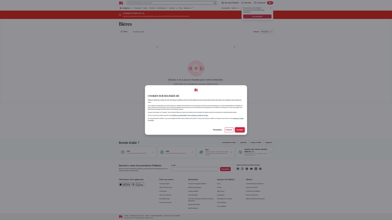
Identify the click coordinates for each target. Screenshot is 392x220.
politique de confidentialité (179, 115)
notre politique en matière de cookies (198, 115)
